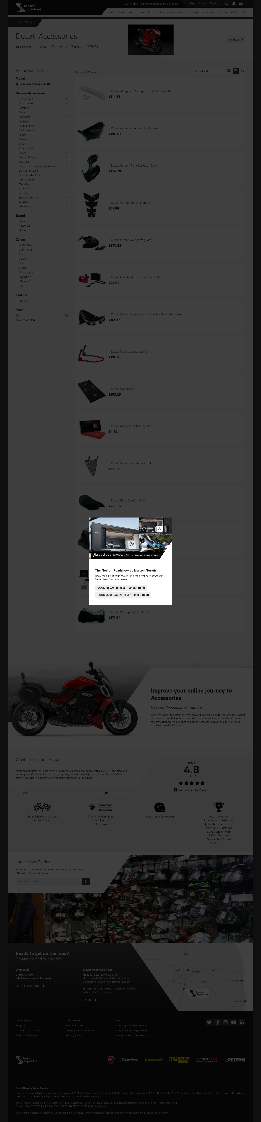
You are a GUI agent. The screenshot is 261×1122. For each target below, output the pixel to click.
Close (168, 522)
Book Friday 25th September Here (121, 587)
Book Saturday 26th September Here (123, 595)
